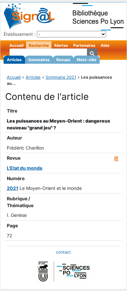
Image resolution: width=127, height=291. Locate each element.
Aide (105, 45)
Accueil (16, 45)
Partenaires (84, 45)
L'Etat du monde (24, 168)
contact (63, 252)
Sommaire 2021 (61, 77)
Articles (14, 59)
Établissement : (19, 34)
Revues (63, 59)
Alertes (61, 45)
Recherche (39, 45)
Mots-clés (86, 59)
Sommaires (39, 59)
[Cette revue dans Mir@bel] (116, 158)
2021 (12, 188)
